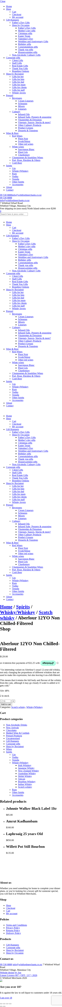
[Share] (7, 1003)
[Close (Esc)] (10, 1003)
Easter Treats (24, 36)
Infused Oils (24, 114)
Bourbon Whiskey (27, 781)
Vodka (15, 176)
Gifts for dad (18, 82)
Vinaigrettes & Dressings (30, 119)
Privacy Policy (13, 927)
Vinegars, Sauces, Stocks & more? (34, 122)
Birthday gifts (24, 44)
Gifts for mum (18, 84)
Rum (14, 173)
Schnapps (22, 103)
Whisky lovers (19, 92)
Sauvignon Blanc (26, 149)
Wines (9, 749)
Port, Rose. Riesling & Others (26, 160)
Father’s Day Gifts (21, 22)
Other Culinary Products (29, 125)
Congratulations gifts (28, 47)
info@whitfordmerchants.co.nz (27, 195)
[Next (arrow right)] (4, 1006)
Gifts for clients (19, 87)
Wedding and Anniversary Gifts (33, 41)
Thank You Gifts (20, 68)
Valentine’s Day (25, 38)
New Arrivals (12, 727)
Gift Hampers (12, 20)
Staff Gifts (17, 63)
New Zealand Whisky (28, 770)
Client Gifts (17, 60)
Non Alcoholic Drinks (16, 725)
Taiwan (21, 779)
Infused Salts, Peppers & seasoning (34, 117)
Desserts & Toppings (28, 130)
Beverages (17, 98)
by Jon (18, 972)
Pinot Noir (23, 138)
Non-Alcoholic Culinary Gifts (26, 55)
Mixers (21, 106)
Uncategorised (13, 738)
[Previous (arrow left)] (1, 1006)
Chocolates (11, 730)
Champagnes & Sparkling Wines (27, 157)
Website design (7, 972)
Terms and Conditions (16, 925)
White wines (18, 146)
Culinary (16, 111)
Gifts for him (18, 79)
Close (2, 1)
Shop (8, 9)
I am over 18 (6, 998)
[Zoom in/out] (1, 1003)
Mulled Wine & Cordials (17, 733)
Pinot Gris (23, 152)
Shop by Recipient (15, 74)
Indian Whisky (25, 784)
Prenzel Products (14, 735)
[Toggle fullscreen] (4, 1003)
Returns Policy (13, 930)
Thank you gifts (25, 49)
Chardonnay (24, 155)
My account (17, 17)
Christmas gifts (25, 33)
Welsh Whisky (25, 776)
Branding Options (20, 71)
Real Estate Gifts (20, 65)
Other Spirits (18, 182)
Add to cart (6, 704)
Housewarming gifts (27, 52)
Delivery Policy (13, 933)
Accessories (17, 184)
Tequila (15, 179)
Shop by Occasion (20, 25)
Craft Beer (17, 163)
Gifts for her (18, 76)
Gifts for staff (18, 90)
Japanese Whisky (26, 768)
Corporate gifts (13, 57)
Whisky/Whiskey (20, 171)
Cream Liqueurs (25, 101)
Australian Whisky (27, 773)
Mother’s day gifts (26, 30)
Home (9, 6)
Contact (9, 190)
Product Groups (25, 128)
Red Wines (17, 136)
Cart (14, 11)
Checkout (16, 14)
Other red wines (25, 144)
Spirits (9, 165)
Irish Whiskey (24, 765)
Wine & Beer (12, 133)
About (9, 187)
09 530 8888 (6, 195)
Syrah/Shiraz (24, 141)
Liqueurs (22, 109)
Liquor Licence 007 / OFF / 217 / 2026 (18, 975)
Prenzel (9, 95)
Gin (14, 168)
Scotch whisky (18, 707)
